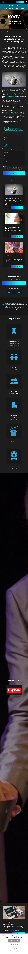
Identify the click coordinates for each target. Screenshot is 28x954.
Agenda (16, 8)
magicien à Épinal (12, 112)
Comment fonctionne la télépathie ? (12, 227)
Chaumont (6, 141)
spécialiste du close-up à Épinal (14, 104)
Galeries (11, 8)
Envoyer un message (14, 283)
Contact (22, 8)
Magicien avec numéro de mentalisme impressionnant (13, 130)
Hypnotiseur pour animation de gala (10, 125)
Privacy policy (14, 950)
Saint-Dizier (6, 140)
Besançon (5, 137)
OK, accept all (14, 940)
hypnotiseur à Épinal (14, 47)
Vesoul (5, 136)
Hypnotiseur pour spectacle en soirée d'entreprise (12, 128)
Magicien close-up (10, 256)
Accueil (6, 8)
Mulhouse (5, 144)
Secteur (6, 30)
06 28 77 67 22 (15, 279)
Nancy (5, 146)
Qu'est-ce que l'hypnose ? (12, 198)
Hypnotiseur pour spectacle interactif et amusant (12, 129)
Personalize (14, 948)
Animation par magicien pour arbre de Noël (11, 124)
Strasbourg (6, 145)
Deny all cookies (14, 944)
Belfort (5, 139)
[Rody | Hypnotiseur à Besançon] (3, 2)
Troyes (5, 143)
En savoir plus (17, 207)
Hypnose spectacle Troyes (11, 924)
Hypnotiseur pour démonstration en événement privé (13, 127)
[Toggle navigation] (26, 2)
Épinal (10, 30)
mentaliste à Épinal (12, 96)
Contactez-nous (20, 1)
